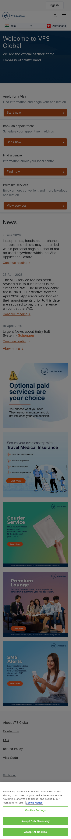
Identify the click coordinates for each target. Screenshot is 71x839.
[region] (35, 810)
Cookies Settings (35, 810)
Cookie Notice (34, 802)
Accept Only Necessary (35, 821)
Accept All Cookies (35, 831)
